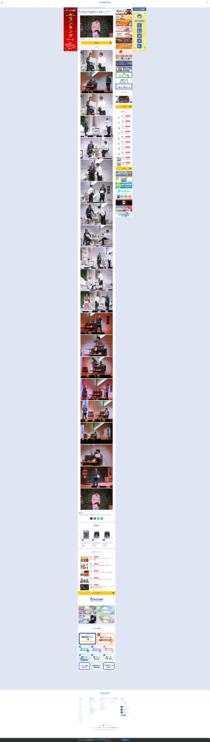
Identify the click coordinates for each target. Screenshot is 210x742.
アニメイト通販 (123, 701)
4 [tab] (123, 103)
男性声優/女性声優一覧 (93, 710)
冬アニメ (91, 706)
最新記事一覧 (92, 699)
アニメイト (122, 699)
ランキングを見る (96, 592)
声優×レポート (92, 713)
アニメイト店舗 (123, 702)
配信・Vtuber (81, 717)
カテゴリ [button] (80, 698)
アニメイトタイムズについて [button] (104, 698)
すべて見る (124, 168)
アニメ (80, 702)
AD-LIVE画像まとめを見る (96, 43)
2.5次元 (80, 716)
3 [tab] (122, 103)
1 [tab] (119, 103)
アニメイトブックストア (114, 699)
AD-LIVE (81, 514)
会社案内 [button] (122, 698)
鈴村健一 (98, 514)
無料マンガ (81, 720)
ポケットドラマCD (113, 702)
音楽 (80, 713)
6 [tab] (126, 103)
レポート (103, 514)
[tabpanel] (124, 99)
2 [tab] (121, 103)
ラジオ (80, 705)
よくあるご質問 (102, 706)
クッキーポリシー (102, 702)
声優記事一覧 (92, 709)
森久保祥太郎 (92, 514)
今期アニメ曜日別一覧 (93, 701)
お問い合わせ (102, 705)
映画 (80, 709)
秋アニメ (91, 705)
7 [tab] (128, 103)
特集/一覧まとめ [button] (92, 698)
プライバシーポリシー (103, 701)
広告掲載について (102, 709)
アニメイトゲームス (113, 701)
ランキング (81, 701)
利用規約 (101, 699)
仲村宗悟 (86, 514)
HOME (80, 699)
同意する (125, 739)
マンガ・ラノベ (81, 710)
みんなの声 (81, 706)
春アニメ (91, 702)
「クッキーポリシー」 (100, 740)
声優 (108, 514)
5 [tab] (125, 103)
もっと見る (124, 106)
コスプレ (80, 714)
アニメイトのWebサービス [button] (114, 698)
